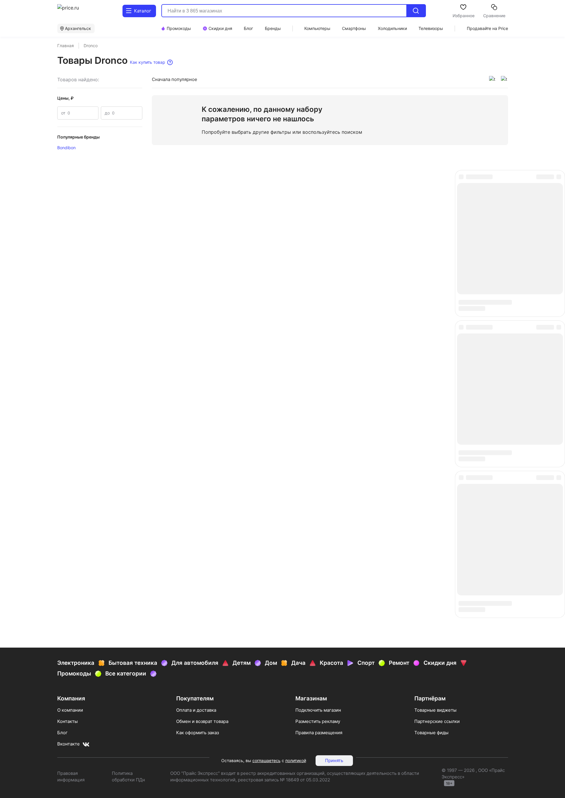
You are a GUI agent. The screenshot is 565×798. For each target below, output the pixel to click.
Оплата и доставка (196, 262)
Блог (62, 284)
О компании (70, 262)
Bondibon (66, 147)
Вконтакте (68, 296)
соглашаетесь (266, 760)
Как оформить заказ (197, 284)
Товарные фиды (431, 284)
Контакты (67, 273)
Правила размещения (318, 284)
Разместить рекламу (317, 273)
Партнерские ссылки (437, 273)
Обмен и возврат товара (202, 273)
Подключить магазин (318, 262)
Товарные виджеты (435, 262)
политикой (295, 760)
